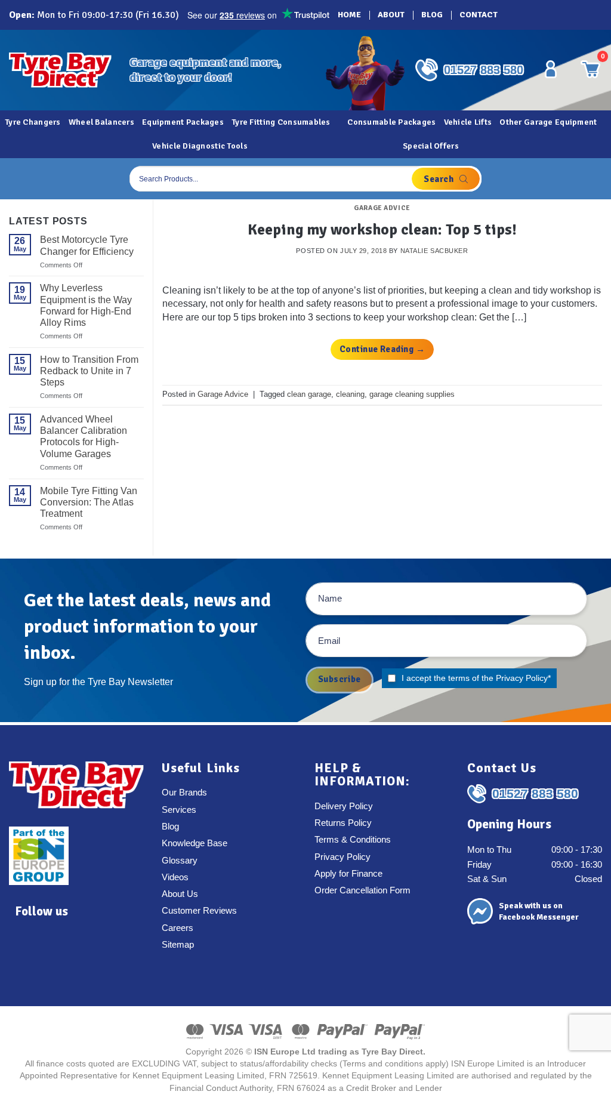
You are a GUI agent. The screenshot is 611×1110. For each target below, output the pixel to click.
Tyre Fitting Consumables (281, 122)
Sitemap (178, 944)
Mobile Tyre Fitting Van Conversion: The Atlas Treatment (88, 502)
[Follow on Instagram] (535, 15)
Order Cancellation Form (362, 890)
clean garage (309, 394)
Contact (478, 15)
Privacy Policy (522, 678)
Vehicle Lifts (468, 122)
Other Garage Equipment (548, 122)
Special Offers (431, 146)
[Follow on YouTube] (585, 15)
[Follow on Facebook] (518, 15)
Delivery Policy (343, 806)
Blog (432, 15)
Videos (175, 877)
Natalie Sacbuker (434, 250)
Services (179, 810)
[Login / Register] (551, 69)
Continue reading (382, 349)
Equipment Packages (183, 122)
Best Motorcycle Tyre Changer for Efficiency (87, 245)
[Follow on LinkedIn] (568, 15)
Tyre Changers (33, 122)
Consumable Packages (391, 122)
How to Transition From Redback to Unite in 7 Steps (89, 370)
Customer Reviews (199, 910)
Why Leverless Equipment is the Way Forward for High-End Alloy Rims (86, 305)
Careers (177, 928)
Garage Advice (382, 208)
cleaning (350, 394)
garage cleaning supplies (412, 394)
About (391, 15)
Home (349, 15)
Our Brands (184, 792)
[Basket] (589, 178)
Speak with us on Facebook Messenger (539, 911)
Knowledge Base (194, 843)
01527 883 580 (483, 69)
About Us (180, 894)
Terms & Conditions (352, 839)
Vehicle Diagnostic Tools (200, 146)
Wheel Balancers (101, 122)
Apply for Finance (348, 873)
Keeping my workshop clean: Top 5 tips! (382, 229)
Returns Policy (343, 823)
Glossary (180, 860)
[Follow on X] (552, 15)
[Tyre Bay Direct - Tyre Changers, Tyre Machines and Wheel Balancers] (60, 70)
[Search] (446, 179)
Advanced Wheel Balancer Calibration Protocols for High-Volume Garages (83, 436)
